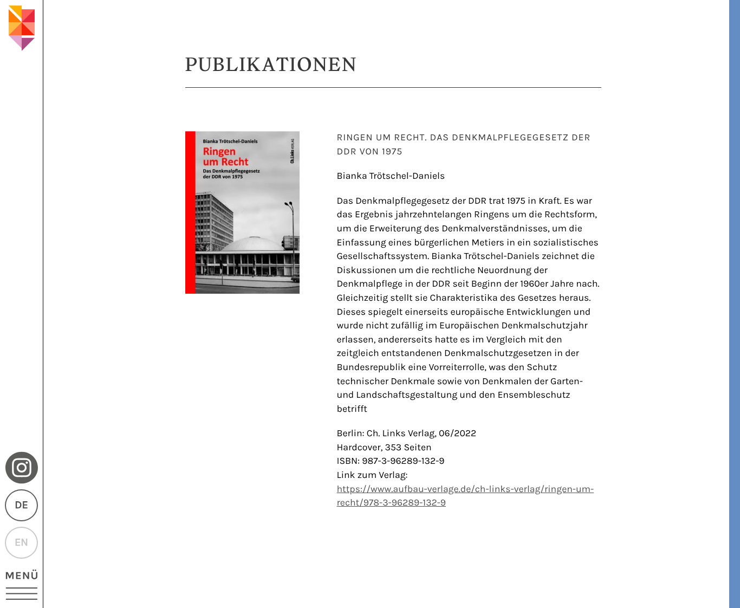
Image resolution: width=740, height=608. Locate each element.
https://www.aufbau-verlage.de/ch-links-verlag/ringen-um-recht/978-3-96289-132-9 (465, 496)
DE (21, 505)
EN (21, 542)
